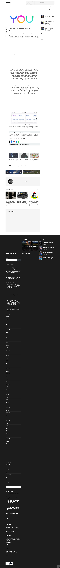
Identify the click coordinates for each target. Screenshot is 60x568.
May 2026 (7, 321)
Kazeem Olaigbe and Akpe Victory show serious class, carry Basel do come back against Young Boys (13, 272)
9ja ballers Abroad (8, 464)
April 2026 (7, 322)
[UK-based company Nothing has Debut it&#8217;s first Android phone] (24, 155)
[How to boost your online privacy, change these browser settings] (13, 155)
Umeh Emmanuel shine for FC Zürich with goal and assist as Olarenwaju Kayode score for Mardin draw (13, 269)
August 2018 (7, 443)
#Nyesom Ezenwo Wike (9, 552)
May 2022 (7, 399)
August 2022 (7, 394)
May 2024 (7, 360)
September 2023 (8, 373)
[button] (58, 566)
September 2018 (8, 441)
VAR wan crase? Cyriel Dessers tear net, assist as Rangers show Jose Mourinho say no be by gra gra (13, 297)
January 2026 (7, 327)
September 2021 (8, 412)
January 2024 (7, 366)
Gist (6, 472)
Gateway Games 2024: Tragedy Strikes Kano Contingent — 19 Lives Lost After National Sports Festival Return (13, 292)
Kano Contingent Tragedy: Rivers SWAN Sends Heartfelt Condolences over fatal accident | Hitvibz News (14, 290)
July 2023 (7, 376)
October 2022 (7, 391)
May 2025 (7, 340)
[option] (11, 198)
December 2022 (8, 387)
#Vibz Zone (7, 531)
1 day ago (44, 249)
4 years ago (33, 204)
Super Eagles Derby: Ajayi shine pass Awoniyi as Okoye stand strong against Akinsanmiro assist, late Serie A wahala (13, 275)
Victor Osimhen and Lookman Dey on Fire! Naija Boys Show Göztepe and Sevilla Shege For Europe (13, 278)
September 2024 (8, 353)
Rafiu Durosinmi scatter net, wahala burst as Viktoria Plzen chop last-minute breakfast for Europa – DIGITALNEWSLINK (13, 301)
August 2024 (7, 355)
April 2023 (7, 381)
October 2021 (7, 410)
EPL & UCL (7, 469)
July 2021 (7, 415)
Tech (9, 26)
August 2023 (7, 374)
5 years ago (20, 203)
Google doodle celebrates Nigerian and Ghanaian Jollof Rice (34, 160)
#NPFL (14, 551)
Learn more (8, 542)
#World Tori (12, 531)
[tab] (40, 239)
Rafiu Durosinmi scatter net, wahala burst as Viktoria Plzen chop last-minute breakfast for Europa (13, 303)
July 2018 (7, 444)
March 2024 (7, 363)
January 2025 (7, 347)
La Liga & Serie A (8, 474)
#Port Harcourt (15, 552)
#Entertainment (8, 527)
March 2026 (7, 324)
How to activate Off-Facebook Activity (15, 172)
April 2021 (7, 417)
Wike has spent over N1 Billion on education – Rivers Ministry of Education (31, 172)
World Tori (14, 9)
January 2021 (7, 418)
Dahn (24, 138)
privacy (10, 37)
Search (7, 258)
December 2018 (8, 438)
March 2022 (7, 402)
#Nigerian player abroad (9, 551)
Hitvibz (6, 205)
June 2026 (7, 319)
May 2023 (7, 379)
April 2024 (7, 361)
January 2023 (7, 386)
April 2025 (7, 342)
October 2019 (7, 428)
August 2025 (7, 335)
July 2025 (7, 337)
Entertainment (8, 9)
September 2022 (8, 392)
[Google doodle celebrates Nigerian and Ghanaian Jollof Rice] (34, 155)
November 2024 (8, 350)
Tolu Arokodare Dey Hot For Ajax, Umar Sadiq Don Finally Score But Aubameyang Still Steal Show (12, 266)
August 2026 (7, 316)
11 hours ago (44, 244)
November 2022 (8, 389)
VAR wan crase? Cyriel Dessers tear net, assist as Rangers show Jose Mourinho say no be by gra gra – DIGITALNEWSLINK (14, 295)
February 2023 (8, 384)
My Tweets (7, 255)
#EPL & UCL (13, 527)
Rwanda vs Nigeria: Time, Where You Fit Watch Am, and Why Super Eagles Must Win (13, 309)
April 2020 (7, 425)
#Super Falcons (8, 555)
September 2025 (8, 334)
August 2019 (7, 430)
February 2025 (8, 345)
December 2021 (8, 407)
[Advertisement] (24, 45)
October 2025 (7, 332)
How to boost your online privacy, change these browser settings (13, 160)
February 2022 (8, 404)
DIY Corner (7, 466)
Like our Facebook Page (12, 513)
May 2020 (7, 423)
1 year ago (8, 205)
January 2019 (7, 436)
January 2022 (7, 405)
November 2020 (8, 420)
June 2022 (7, 397)
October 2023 (7, 371)
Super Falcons (8, 479)
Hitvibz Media (30, 204)
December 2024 (8, 348)
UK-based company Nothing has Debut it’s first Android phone (23, 160)
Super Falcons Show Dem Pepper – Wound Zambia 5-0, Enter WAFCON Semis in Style (13, 286)
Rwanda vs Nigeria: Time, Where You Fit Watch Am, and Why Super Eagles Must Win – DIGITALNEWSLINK (13, 307)
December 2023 (8, 368)
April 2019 (7, 433)
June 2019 (7, 431)
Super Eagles (7, 477)
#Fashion (17, 527)
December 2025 (8, 329)
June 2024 (7, 358)
